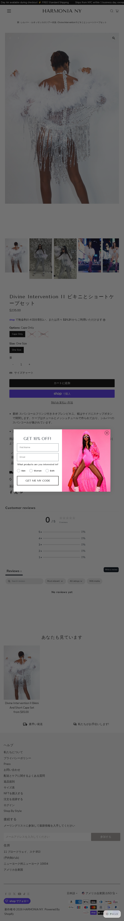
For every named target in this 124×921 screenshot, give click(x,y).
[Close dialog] (107, 433)
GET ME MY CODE (38, 480)
